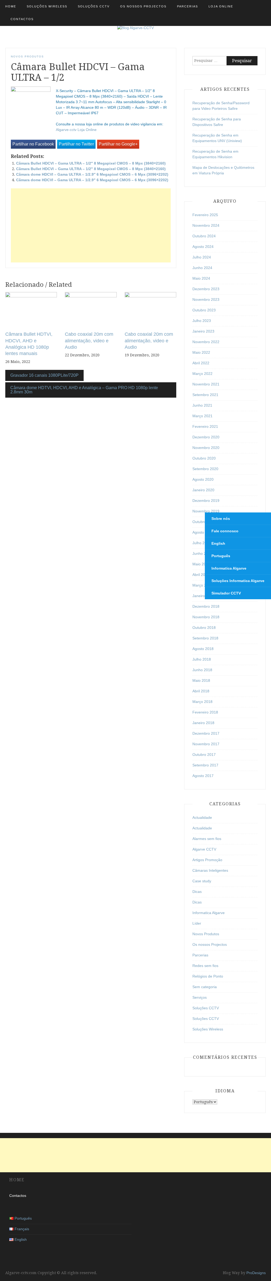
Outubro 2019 (204, 522)
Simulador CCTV (226, 593)
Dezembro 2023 (205, 289)
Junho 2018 (202, 670)
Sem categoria (204, 987)
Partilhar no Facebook (33, 144)
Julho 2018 (201, 659)
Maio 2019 (201, 564)
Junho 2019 (202, 553)
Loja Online (221, 6)
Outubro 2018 (204, 627)
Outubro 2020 (204, 458)
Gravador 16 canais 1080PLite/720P (44, 375)
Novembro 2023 (205, 299)
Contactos (22, 19)
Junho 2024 (202, 268)
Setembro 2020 (205, 469)
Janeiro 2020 (203, 490)
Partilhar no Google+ (118, 144)
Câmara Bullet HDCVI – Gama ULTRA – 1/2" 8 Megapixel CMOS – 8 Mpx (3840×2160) (91, 169)
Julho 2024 (201, 257)
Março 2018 (202, 701)
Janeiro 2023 (203, 331)
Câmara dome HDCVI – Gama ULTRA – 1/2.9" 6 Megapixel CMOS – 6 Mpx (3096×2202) (92, 180)
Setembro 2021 (205, 395)
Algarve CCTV (204, 849)
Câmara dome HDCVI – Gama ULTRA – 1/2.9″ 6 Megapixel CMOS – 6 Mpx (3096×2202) (92, 174)
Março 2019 (202, 585)
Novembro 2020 (205, 448)
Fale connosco (224, 531)
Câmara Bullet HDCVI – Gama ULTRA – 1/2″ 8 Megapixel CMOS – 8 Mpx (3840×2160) (91, 163)
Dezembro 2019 (205, 500)
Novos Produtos (27, 56)
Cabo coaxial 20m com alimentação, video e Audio (89, 340)
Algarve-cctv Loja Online (76, 130)
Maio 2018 (201, 680)
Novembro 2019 (205, 511)
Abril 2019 (200, 575)
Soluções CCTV (94, 6)
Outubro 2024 (204, 236)
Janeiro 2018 (203, 723)
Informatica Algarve (228, 568)
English (218, 543)
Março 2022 (202, 373)
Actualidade (202, 817)
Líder (196, 923)
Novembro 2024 (205, 225)
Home (10, 6)
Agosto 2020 (203, 479)
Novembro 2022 (205, 342)
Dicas (197, 891)
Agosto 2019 (203, 532)
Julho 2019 (201, 543)
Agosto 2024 (203, 246)
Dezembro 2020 (205, 437)
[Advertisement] (91, 225)
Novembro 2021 (205, 384)
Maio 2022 (201, 352)
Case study (201, 881)
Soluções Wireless (47, 6)
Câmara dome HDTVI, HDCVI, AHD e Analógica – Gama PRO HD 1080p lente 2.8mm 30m (84, 389)
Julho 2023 (201, 321)
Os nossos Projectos (143, 6)
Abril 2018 (200, 691)
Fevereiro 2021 (205, 426)
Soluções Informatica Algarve (237, 581)
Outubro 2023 (204, 310)
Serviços (199, 997)
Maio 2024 (201, 278)
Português (220, 556)
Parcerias (187, 6)
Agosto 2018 (203, 649)
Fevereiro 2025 (205, 215)
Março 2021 (202, 416)
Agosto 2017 (203, 776)
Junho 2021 (202, 405)
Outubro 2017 (204, 754)
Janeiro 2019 (203, 596)
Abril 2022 (200, 363)
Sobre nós (220, 518)
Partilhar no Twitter (76, 144)
